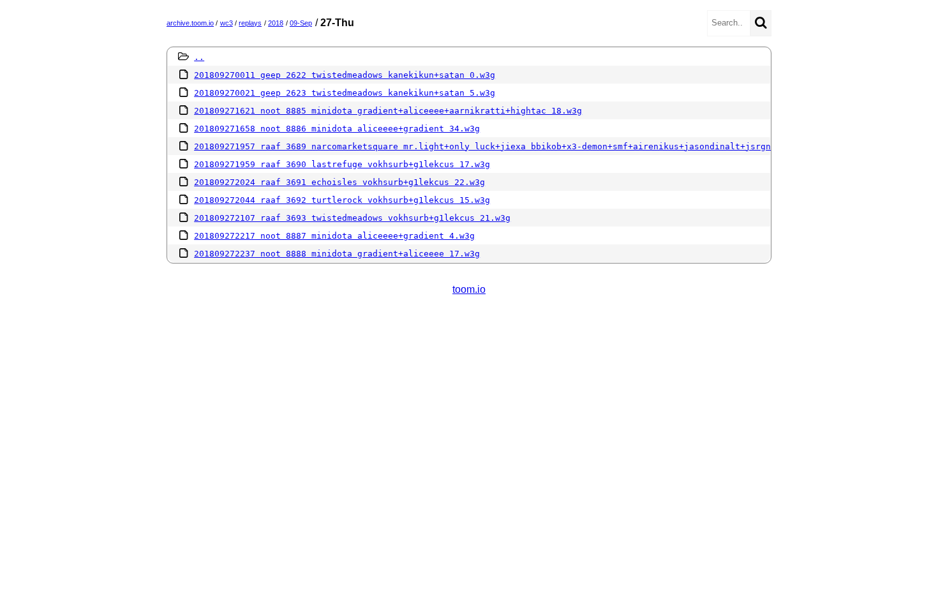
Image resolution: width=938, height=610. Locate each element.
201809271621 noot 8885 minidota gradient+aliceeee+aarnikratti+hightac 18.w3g (388, 110)
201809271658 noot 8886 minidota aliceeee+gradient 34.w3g (337, 128)
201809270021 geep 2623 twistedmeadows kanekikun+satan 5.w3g (344, 93)
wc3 (226, 23)
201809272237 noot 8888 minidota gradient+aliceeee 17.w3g (337, 253)
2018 (275, 23)
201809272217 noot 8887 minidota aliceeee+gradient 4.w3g (334, 236)
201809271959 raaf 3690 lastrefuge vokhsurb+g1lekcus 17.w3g (342, 164)
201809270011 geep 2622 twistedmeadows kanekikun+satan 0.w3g (344, 75)
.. (199, 57)
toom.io (469, 289)
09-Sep (301, 23)
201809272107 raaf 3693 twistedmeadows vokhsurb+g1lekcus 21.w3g (352, 218)
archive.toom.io (190, 23)
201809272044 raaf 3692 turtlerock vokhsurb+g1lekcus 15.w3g (342, 200)
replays (250, 23)
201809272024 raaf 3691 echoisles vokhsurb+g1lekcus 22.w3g (339, 182)
